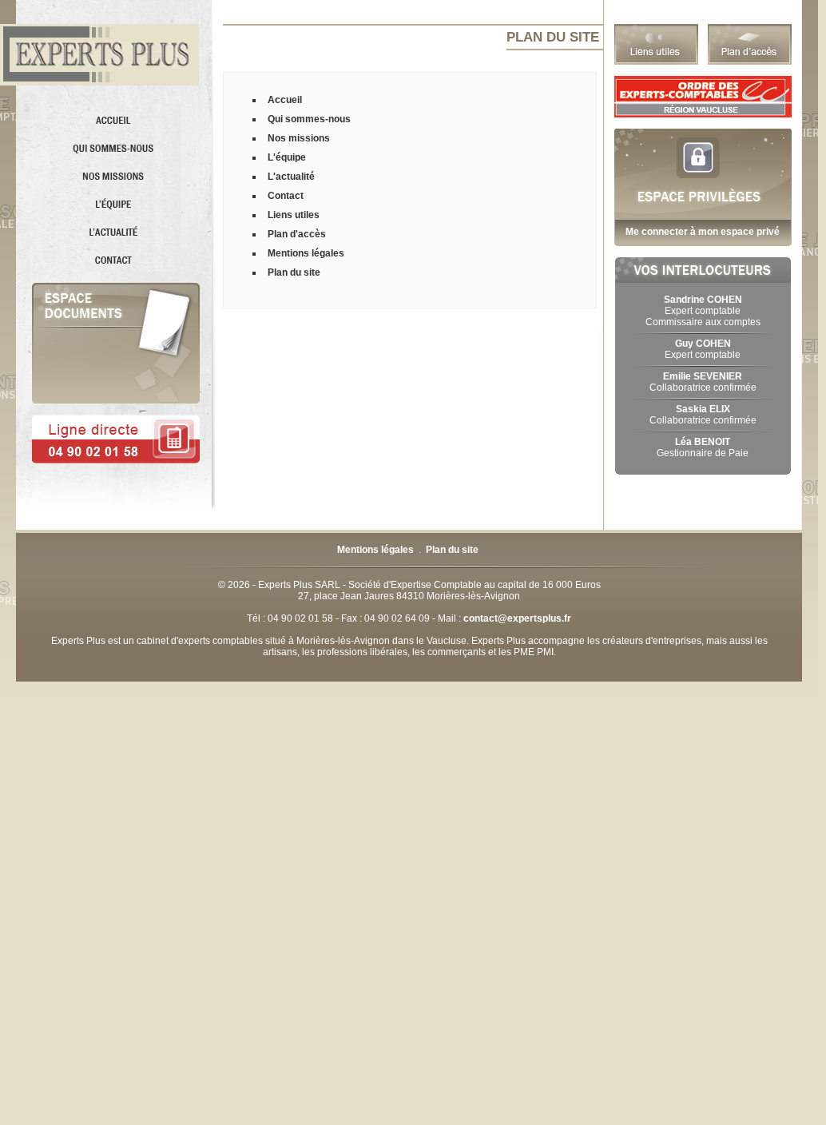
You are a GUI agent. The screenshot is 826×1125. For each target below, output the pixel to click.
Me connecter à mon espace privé (702, 231)
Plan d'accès (297, 234)
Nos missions (299, 138)
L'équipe (287, 157)
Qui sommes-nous (309, 119)
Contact (286, 195)
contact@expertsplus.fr (517, 618)
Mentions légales (306, 253)
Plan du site (294, 272)
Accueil (285, 99)
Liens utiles (294, 215)
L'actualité (291, 176)
